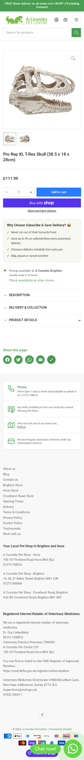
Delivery (8, 507)
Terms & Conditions (16, 512)
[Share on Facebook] (7, 359)
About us (9, 469)
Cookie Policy (12, 523)
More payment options (42, 210)
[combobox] (42, 32)
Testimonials (12, 528)
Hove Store (10, 490)
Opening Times (13, 501)
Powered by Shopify (60, 729)
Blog (6, 474)
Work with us (12, 534)
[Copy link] (51, 359)
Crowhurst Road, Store (18, 496)
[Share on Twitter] (18, 359)
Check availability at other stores (31, 280)
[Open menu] (76, 19)
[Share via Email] (40, 359)
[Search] (76, 32)
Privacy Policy (12, 518)
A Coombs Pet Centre (34, 729)
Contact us (10, 479)
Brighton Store (13, 485)
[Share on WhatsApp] (29, 359)
